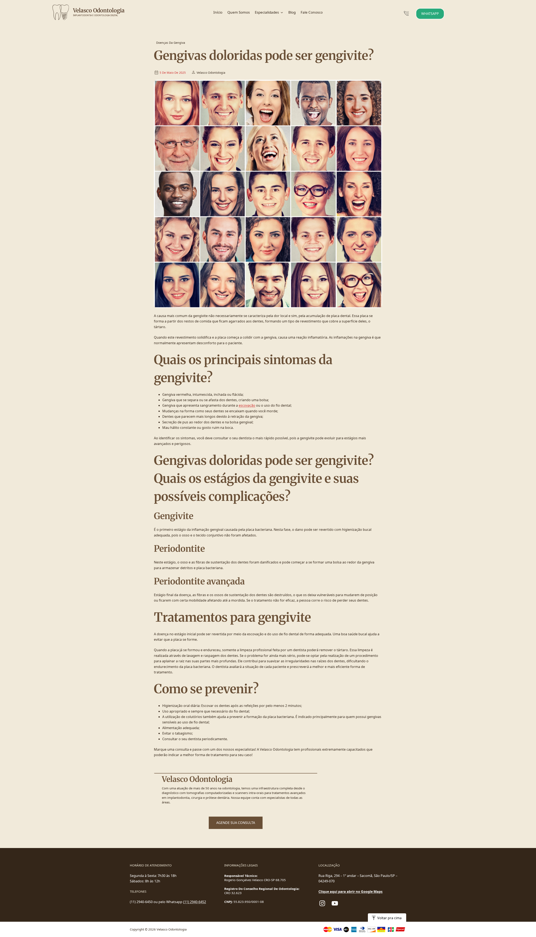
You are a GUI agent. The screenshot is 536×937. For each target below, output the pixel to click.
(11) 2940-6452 (194, 902)
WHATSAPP (430, 13)
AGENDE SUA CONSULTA (235, 822)
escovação (247, 405)
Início (217, 12)
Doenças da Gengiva (170, 43)
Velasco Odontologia (99, 10)
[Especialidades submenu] (282, 12)
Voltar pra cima (389, 918)
